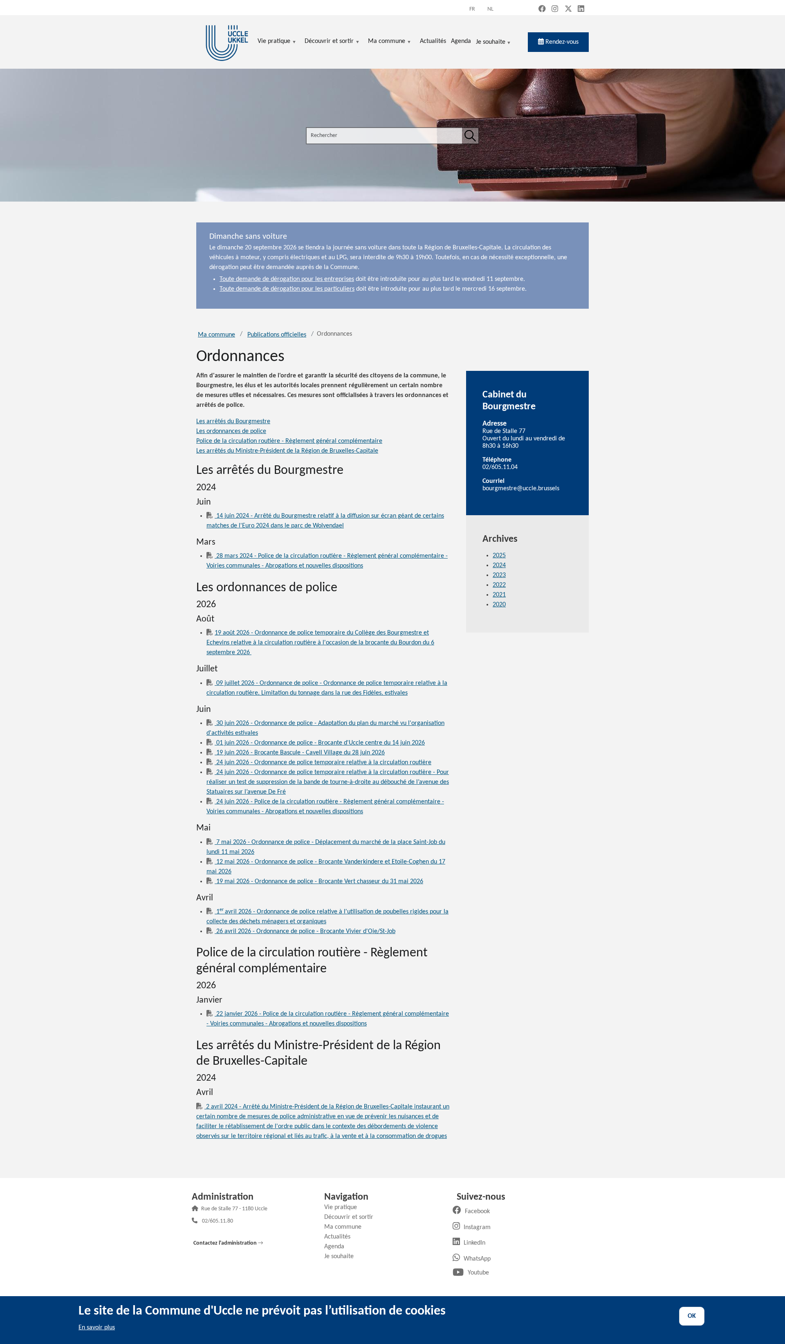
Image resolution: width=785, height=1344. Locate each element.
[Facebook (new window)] (542, 9)
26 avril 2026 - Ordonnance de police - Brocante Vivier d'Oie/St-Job (305, 931)
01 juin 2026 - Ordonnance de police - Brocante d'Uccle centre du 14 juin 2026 (320, 743)
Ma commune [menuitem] (386, 42)
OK (692, 1316)
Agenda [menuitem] (461, 41)
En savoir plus (96, 1327)
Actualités (340, 1237)
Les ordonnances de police (231, 431)
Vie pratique (343, 1207)
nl (490, 9)
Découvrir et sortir (351, 1217)
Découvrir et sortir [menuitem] (329, 42)
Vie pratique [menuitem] (274, 42)
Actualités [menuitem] (433, 41)
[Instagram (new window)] (554, 9)
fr (472, 9)
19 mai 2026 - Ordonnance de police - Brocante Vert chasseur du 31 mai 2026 (319, 881)
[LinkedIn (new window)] (581, 9)
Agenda (337, 1246)
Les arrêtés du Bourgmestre (233, 421)
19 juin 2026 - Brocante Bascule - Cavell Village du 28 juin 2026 (300, 752)
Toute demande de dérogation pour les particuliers (287, 289)
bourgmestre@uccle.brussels (520, 488)
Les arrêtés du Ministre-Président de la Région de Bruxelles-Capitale (287, 451)
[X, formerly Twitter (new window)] (568, 9)
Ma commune (216, 335)
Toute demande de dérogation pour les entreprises (287, 279)
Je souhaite (490, 43)
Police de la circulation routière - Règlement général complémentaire (289, 441)
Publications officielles (276, 335)
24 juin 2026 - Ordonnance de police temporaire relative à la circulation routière (323, 762)
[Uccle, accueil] (227, 42)
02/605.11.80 (217, 1221)
